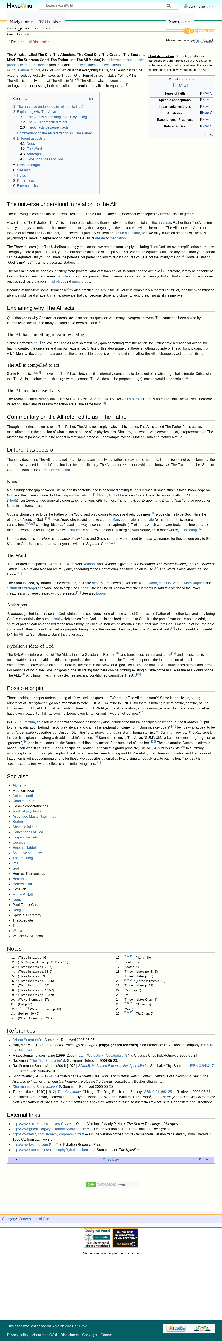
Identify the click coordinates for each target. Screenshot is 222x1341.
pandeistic (15, 65)
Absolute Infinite (25, 827)
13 (200, 528)
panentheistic (38, 65)
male (132, 519)
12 (47, 518)
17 (172, 628)
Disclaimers (69, 1335)
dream (100, 238)
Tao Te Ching (23, 858)
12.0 (20, 1008)
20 (23, 674)
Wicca (17, 931)
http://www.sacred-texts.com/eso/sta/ (40, 1124)
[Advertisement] (190, 110)
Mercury (165, 583)
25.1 (132, 1003)
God (57, 70)
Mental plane (130, 233)
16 (19, 573)
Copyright (89, 1335)
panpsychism (82, 65)
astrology (57, 281)
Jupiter (198, 583)
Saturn (12, 588)
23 (173, 726)
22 (201, 720)
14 (112, 542)
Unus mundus (23, 801)
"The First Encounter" (45, 1060)
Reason (89, 564)
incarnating (188, 530)
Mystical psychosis (27, 811)
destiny (97, 583)
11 (153, 513)
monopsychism (104, 65)
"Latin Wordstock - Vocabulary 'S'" (103, 1055)
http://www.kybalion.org (30, 1144)
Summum (27, 722)
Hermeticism (22, 884)
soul (56, 619)
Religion (19, 910)
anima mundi (30, 70)
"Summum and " (35, 1086)
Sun (143, 583)
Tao (126, 660)
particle (62, 276)
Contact (107, 1335)
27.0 (126, 1012)
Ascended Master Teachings (34, 816)
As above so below (27, 853)
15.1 (132, 956)
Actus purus (131, 399)
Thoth (12, 500)
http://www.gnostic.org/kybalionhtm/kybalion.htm (49, 1129)
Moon (152, 583)
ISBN (205, 1045)
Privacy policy (17, 1335)
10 (95, 494)
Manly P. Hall (109, 495)
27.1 (132, 1012)
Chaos (83, 588)
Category (9, 1219)
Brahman (20, 822)
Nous (17, 899)
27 (182, 746)
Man (115, 519)
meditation (118, 238)
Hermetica (20, 879)
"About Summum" (26, 1040)
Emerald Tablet (24, 847)
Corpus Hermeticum (54, 470)
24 (157, 731)
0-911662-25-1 (163, 1092)
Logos (101, 593)
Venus (177, 583)
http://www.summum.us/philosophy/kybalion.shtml (51, 1150)
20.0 (126, 979)
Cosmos (19, 842)
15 (20, 568)
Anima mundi (23, 796)
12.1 (26, 1008)
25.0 (126, 1003)
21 (138, 674)
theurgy (100, 290)
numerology (81, 281)
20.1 (132, 979)
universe (164, 222)
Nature (74, 530)
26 (25, 741)
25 (95, 736)
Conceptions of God (28, 832)
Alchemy (19, 785)
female (149, 519)
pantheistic (135, 60)
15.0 (126, 956)
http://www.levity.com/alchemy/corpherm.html (47, 1134)
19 (173, 653)
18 (117, 653)
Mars (188, 583)
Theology (111, 1159)
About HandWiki (44, 1335)
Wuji (16, 863)
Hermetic (118, 60)
